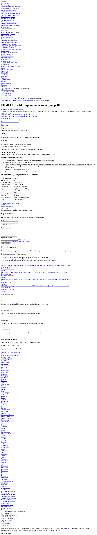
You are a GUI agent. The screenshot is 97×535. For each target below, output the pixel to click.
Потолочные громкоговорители (11, 6)
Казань (3, 391)
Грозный (3, 382)
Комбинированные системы (10, 32)
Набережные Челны (7, 415)
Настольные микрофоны (9, 52)
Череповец (4, 471)
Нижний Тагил (6, 418)
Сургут (3, 449)
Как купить (4, 74)
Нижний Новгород (7, 416)
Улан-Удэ (4, 460)
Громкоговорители (7, 5)
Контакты (4, 85)
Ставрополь (4, 445)
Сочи (2, 443)
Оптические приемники (8, 39)
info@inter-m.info (6, 95)
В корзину (4, 122)
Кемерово (4, 396)
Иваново (3, 386)
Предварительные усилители (10, 25)
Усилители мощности (8, 18)
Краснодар (4, 401)
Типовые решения (7, 481)
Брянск (3, 369)
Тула (2, 457)
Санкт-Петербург (14, 355)
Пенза (3, 428)
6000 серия (4, 30)
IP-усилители (5, 27)
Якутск (3, 474)
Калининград (5, 393)
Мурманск (4, 413)
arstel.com (67, 528)
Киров (3, 398)
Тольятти (4, 454)
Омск (2, 423)
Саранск (3, 438)
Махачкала (4, 411)
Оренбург (4, 427)
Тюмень (3, 459)
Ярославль (4, 476)
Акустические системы (8, 10)
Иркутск (3, 389)
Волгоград (4, 376)
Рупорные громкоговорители (10, 13)
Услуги (3, 68)
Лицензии (4, 81)
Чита (2, 472)
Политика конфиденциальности (11, 352)
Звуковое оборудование (8, 44)
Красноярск (4, 403)
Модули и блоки (6, 64)
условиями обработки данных (19, 241)
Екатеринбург (5, 384)
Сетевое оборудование (8, 34)
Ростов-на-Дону (6, 433)
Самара (3, 437)
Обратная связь (6, 83)
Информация (5, 71)
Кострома (4, 399)
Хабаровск (4, 466)
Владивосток (5, 370)
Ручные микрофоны (7, 56)
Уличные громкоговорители (10, 15)
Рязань (3, 435)
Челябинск (4, 469)
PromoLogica (5, 525)
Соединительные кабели (9, 63)
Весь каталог (5, 3)
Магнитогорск (5, 410)
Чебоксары (4, 467)
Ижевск (3, 387)
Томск (3, 455)
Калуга (3, 394)
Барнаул (3, 365)
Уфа (2, 464)
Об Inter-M (4, 73)
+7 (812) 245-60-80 (7, 518)
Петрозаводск (5, 432)
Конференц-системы (7, 47)
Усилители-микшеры (7, 20)
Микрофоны (5, 51)
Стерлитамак (5, 447)
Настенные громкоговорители (10, 8)
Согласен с (16, 241)
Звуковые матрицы (7, 505)
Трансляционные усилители (10, 22)
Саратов (3, 440)
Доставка (4, 76)
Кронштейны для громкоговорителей (13, 66)
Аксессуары (5, 59)
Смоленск (4, 442)
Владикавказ (5, 372)
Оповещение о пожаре (8, 496)
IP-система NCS (6, 500)
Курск (3, 406)
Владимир (4, 374)
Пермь (3, 430)
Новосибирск (5, 421)
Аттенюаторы (5, 61)
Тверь (2, 452)
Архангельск (5, 362)
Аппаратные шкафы (7, 57)
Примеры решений (7, 69)
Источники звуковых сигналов (11, 49)
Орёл (2, 425)
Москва (3, 360)
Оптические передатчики (9, 40)
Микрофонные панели (8, 54)
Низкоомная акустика (8, 17)
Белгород (4, 367)
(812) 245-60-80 (6, 93)
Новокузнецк (5, 420)
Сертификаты (5, 80)
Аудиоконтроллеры (7, 37)
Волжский (4, 377)
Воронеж (4, 381)
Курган (3, 404)
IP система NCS (6, 35)
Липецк (3, 408)
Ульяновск (4, 462)
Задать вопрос (6, 243)
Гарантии (4, 78)
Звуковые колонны (7, 12)
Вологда (3, 379)
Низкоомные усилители (8, 23)
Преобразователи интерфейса (10, 42)
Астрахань (4, 364)
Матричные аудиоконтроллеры (11, 46)
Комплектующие (6, 508)
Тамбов (3, 450)
